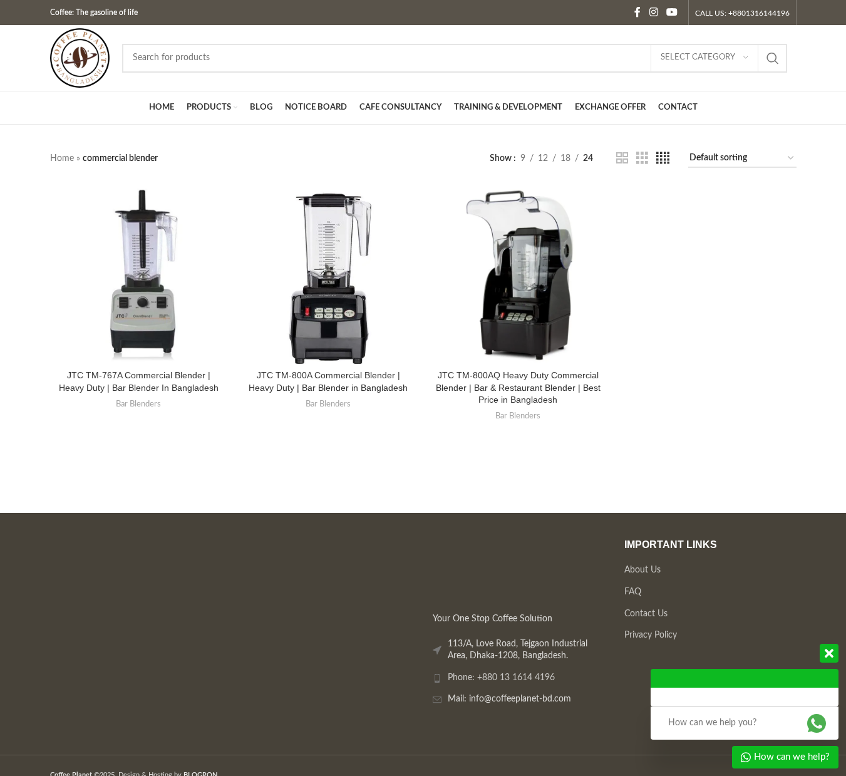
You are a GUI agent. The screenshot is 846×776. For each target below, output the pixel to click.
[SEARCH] (772, 58)
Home (62, 158)
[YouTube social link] (671, 12)
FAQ (632, 591)
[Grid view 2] (622, 158)
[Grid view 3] (642, 158)
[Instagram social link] (653, 12)
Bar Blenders (138, 404)
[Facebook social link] (637, 12)
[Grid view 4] (662, 158)
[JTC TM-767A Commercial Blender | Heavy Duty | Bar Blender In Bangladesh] (138, 275)
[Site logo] (80, 57)
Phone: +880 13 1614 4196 (501, 677)
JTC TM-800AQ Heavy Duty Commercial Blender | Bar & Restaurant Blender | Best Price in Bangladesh (518, 387)
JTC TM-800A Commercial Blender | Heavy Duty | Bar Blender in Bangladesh (328, 381)
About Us (642, 570)
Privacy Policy (650, 635)
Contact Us (645, 613)
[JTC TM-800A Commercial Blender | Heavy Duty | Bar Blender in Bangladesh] (328, 275)
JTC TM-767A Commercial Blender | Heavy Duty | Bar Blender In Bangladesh (139, 381)
